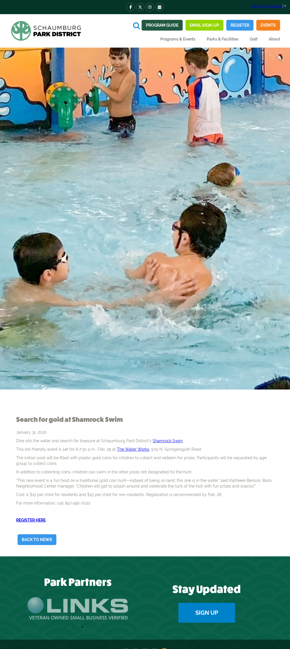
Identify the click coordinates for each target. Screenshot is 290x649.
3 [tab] (82, 627)
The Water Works (133, 449)
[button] (178, 39)
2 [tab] (73, 627)
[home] (46, 31)
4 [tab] (90, 627)
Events (268, 25)
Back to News (37, 539)
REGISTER (240, 25)
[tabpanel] (77, 608)
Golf (253, 39)
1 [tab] (65, 627)
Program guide (162, 25)
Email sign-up (204, 25)
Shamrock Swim (168, 441)
